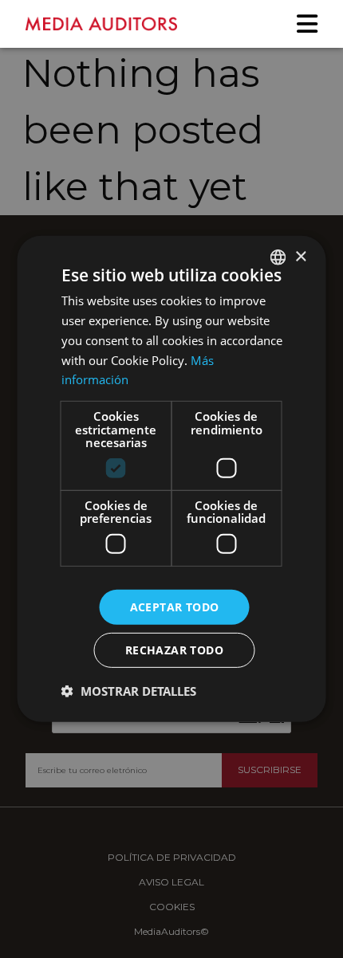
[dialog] (171, 479)
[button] (128, 691)
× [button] (300, 256)
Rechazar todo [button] (174, 650)
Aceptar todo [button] (174, 606)
